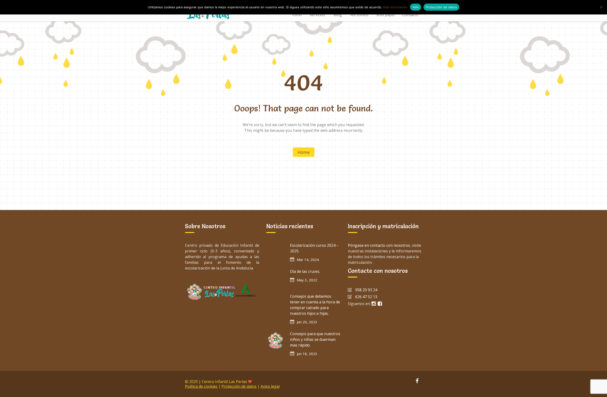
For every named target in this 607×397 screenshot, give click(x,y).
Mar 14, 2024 (308, 259)
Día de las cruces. (305, 271)
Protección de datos (239, 386)
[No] (601, 7)
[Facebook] (417, 381)
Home (304, 152)
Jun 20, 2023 (307, 321)
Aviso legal (270, 386)
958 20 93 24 (366, 289)
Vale (415, 7)
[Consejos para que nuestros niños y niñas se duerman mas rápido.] (275, 340)
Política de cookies (201, 386)
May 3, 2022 (307, 280)
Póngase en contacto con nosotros (379, 245)
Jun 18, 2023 (307, 353)
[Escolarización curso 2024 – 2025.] (275, 251)
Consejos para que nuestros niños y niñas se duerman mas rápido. (315, 339)
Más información (395, 7)
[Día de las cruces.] (275, 278)
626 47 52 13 (366, 296)
